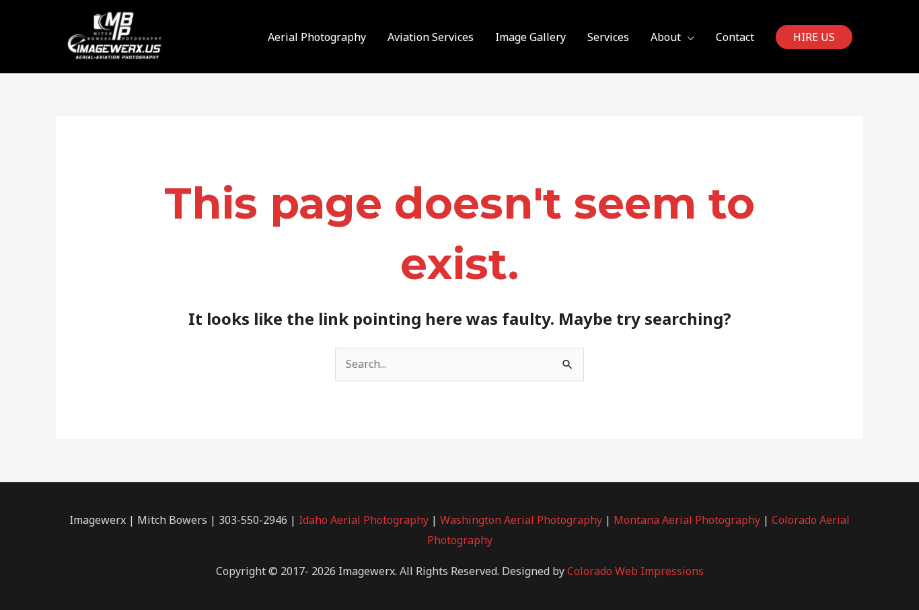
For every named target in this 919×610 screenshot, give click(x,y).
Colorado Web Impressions (635, 571)
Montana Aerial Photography (687, 519)
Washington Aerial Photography (521, 519)
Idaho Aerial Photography (364, 519)
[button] (814, 37)
